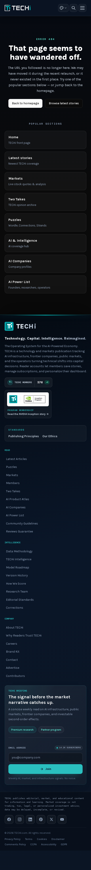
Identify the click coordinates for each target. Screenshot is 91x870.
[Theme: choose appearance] (63, 8)
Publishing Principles (23, 436)
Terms (28, 839)
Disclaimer (57, 839)
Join (48, 769)
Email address (17, 747)
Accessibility (48, 844)
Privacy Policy (13, 839)
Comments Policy (15, 844)
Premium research (22, 729)
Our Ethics (49, 436)
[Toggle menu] (82, 8)
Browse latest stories (64, 103)
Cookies (42, 839)
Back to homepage (25, 103)
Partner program (51, 729)
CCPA (33, 844)
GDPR (64, 844)
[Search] (74, 8)
